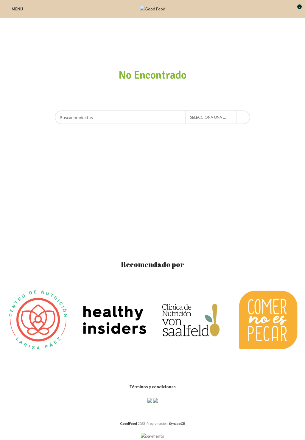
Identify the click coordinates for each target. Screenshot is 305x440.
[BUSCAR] (243, 117)
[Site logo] (152, 8)
